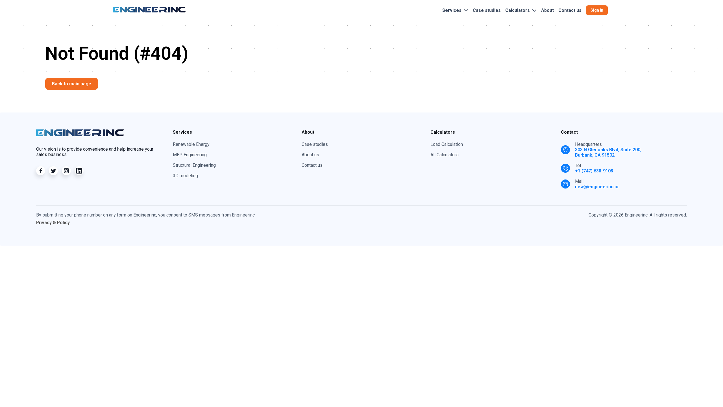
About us (310, 154)
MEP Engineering (190, 154)
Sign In (597, 10)
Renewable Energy (191, 144)
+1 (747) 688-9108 (594, 171)
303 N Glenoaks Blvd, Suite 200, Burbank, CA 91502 (608, 152)
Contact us (570, 10)
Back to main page (71, 83)
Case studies (487, 10)
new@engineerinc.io (597, 186)
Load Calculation (446, 144)
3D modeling (185, 175)
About (547, 10)
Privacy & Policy (53, 222)
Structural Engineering (194, 165)
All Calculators (444, 154)
